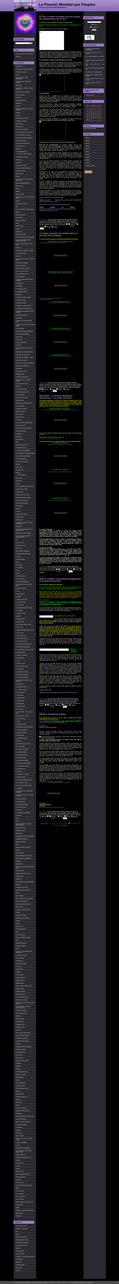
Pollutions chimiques (20, 994)
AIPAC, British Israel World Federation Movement (24, 89)
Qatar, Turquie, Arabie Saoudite (23, 1032)
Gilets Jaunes (19, 477)
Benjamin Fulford (20, 194)
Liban (17, 818)
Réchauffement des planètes (22, 1041)
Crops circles (19, 336)
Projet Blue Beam (20, 1021)
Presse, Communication (21, 1013)
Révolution (18, 1066)
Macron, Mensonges (20, 827)
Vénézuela (18, 1179)
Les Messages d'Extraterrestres (23, 763)
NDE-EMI (18, 884)
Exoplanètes (19, 433)
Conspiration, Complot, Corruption (23, 305)
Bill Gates (18, 200)
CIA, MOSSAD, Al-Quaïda (22, 262)
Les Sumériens (19, 809)
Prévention (18, 1015)
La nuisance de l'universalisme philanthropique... (93, 49)
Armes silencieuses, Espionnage (23, 134)
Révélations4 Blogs (20, 1264)
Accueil (17, 74)
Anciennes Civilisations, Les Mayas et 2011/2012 (24, 109)
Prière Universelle (20, 1018)
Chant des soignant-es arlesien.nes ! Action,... (94, 83)
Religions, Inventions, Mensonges (23, 1046)
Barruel (17, 1234)
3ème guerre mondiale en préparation (24, 69)
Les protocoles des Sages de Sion (24, 785)
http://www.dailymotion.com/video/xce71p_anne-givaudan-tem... (53, 242)
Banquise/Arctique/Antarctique (23, 183)
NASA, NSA (18, 878)
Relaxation (18, 1043)
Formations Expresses (21, 447)
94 (58, 825)
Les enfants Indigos (20, 746)
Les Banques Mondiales (21, 738)
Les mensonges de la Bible (22, 760)
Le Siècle (18, 721)
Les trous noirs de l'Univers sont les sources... (94, 53)
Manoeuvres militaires (21, 841)
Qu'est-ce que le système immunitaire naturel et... (94, 75)
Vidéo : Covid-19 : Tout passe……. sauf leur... (95, 65)
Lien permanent (61, 224)
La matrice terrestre (20, 618)
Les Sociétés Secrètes (21, 807)
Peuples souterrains (20, 977)
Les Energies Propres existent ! (23, 743)
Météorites (18, 861)
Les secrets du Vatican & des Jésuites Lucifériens (24, 795)
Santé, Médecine (20, 1077)
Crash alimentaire (20, 328)
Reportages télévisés (21, 1049)
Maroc (17, 844)
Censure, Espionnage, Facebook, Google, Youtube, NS (23, 240)
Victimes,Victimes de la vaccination (24, 1185)
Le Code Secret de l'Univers (22, 671)
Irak (17, 539)
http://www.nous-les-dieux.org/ (45, 299)
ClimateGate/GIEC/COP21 (22, 273)
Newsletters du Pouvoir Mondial (23, 890)
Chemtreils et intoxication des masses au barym (25, 259)
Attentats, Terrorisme (21, 170)
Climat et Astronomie (20, 265)
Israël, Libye (19, 548)
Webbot (18, 1207)
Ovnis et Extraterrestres (21, 955)
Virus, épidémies (20, 1193)
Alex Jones (18, 97)
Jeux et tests (19, 564)
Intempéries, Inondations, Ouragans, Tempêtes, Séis (24, 523)
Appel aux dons (19, 126)
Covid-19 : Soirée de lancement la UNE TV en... (94, 61)
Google (17, 483)
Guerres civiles (19, 491)
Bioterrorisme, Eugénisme (22, 203)
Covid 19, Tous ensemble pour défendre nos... (95, 68)
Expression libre (19, 439)
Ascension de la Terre (21, 140)
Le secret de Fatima (20, 718)
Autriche (18, 176)
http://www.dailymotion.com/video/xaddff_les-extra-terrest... (60, 302)
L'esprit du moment (20, 578)
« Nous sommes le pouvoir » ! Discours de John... (95, 79)
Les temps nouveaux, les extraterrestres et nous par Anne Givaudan (58, 234)
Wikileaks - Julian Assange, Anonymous (25, 1210)
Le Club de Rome (20, 669)
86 (66, 823)
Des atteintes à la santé (21, 371)
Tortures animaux (20, 1135)
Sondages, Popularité (21, 1107)
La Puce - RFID (19, 627)
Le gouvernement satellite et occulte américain (24, 681)
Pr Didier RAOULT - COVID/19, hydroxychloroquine (23, 1007)
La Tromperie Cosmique (21, 641)
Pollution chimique (20, 988)
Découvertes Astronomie (21, 360)
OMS (17, 931)
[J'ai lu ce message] (117, 1282)
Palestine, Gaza (19, 960)
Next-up (18, 892)
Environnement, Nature (21, 408)
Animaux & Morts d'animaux (22, 118)
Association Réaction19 (21, 151)
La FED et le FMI (20, 604)
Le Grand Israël (19, 684)
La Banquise (19, 596)
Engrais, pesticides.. (20, 405)
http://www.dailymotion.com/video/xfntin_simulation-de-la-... (60, 782)
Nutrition (18, 923)
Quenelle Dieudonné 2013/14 (22, 1035)
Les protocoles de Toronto (22, 782)
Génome (18, 472)
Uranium (18, 1160)
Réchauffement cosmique (22, 1038)
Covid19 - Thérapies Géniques (25, 153)
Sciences (56, 29)
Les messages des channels (22, 765)
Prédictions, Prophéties (21, 1010)
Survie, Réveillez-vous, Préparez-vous (25, 1116)
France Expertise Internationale (23, 455)
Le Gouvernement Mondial (22, 677)
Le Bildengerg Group (20, 652)
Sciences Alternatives (21, 1082)
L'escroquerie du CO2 (21, 576)
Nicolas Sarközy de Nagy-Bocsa (23, 904)
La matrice (18, 616)
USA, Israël (18, 1165)
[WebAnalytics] (88, 178)
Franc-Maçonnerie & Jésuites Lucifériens (25, 453)
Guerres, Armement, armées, (22, 494)
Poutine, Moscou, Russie (21, 999)
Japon (17, 562)
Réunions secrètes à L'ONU (22, 1060)
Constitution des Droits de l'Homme (24, 308)
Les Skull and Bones (20, 801)
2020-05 (88, 157)
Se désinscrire (95, 27)
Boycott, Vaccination (20, 214)
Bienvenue (18, 56)
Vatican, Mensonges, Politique (22, 1174)
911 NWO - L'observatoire (22, 1228)
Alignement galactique (21, 100)
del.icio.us (72, 224)
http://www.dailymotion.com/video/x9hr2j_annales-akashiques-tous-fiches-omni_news (60, 409)
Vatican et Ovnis (19, 1171)
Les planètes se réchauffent (22, 774)
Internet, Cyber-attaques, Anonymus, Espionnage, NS (24, 530)
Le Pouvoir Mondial (20, 692)
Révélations (18, 1063)
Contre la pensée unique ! (22, 1245)
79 (49, 823)
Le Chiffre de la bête (20, 663)
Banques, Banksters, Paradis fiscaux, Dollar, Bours (24, 180)
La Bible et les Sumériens (21, 599)
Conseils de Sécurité (20, 300)
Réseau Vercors (19, 1057)
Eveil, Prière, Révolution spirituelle (23, 428)
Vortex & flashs (19, 1204)
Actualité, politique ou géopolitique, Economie (23, 82)
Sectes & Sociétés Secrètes (22, 1088)
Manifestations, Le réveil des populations (25, 836)
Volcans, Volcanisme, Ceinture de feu (24, 1202)
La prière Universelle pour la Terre (23, 624)
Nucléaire (18, 920)
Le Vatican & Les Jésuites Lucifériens (24, 726)
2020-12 (88, 148)
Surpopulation (19, 1113)
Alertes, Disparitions (20, 94)
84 (61, 823)
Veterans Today (19, 1182)
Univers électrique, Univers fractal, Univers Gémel (24, 1151)
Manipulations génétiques (21, 838)
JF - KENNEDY (19, 567)
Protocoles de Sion (20, 1027)
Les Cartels (18, 740)
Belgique (18, 191)
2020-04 (88, 160)
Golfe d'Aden (19, 480)
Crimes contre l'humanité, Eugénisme (24, 331)
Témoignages (19, 1127)
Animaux (18, 115)
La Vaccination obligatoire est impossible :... (95, 57)
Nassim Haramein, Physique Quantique (25, 881)
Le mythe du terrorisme (21, 689)
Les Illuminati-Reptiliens (21, 752)
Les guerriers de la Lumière (22, 749)
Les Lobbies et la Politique (22, 754)
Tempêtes (18, 1130)
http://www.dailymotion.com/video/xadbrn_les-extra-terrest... (60, 329)
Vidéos (17, 1188)
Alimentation (18, 103)
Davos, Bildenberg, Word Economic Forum (24, 348)
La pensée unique (20, 621)
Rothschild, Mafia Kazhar (21, 1071)
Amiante (18, 105)
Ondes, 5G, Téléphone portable (23, 937)
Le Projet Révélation (20, 706)
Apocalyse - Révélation (21, 121)
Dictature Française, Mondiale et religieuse (23, 380)
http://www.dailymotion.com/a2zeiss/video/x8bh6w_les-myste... (60, 471)
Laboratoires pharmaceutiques (23, 646)
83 (59, 823)
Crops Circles (19, 339)
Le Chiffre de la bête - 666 (22, 666)
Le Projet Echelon (20, 703)
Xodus (17, 1270)
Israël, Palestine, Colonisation (22, 550)
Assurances (19, 159)
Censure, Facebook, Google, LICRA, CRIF (24, 244)
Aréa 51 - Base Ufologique (22, 129)
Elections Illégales (20, 394)
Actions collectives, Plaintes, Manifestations (22, 78)
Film (17, 442)
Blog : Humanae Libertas (21, 1236)
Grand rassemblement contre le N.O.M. (25, 486)
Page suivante (63, 825)
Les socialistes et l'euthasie (22, 804)
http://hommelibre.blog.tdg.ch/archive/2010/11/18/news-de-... (59, 692)
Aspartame (18, 148)
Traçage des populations (21, 1142)
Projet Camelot (19, 1259)
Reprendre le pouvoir (21, 1052)
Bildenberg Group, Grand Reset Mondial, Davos (25, 197)
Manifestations (19, 833)
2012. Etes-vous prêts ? (21, 1225)
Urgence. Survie (19, 1163)
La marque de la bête (21, 613)
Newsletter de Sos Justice (22, 887)
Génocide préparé (22, 474)
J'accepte (18, 556)
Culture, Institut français (21, 342)
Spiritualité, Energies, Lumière (22, 1110)
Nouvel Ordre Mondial (21, 915)
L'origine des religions (21, 588)
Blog (17, 206)
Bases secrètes (19, 185)
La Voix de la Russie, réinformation (24, 643)
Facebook (55, 226)
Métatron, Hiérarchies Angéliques (23, 858)
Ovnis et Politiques (20, 958)
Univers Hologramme (21, 1154)
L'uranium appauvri (20, 593)
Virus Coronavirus (20, 1190)
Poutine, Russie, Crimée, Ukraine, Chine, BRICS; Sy (25, 1003)
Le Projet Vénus (19, 709)
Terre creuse (19, 1132)
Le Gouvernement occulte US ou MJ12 (25, 649)
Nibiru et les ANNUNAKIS (21, 901)
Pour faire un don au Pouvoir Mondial (24, 53)
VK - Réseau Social (20, 1196)
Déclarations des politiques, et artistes (24, 357)
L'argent (18, 573)
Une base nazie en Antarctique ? (23, 1147)
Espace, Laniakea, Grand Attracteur (24, 422)
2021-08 (88, 143)
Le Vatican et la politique (21, 729)
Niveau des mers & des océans (23, 909)
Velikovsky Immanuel (21, 1176)
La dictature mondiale (21, 602)
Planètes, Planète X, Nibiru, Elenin (23, 985)
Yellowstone (18, 1215)
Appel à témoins (19, 123)
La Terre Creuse (20, 632)
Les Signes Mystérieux (21, 798)
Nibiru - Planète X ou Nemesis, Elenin (24, 898)
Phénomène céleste (20, 980)
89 (74, 823)
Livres (17, 821)
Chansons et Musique (21, 253)
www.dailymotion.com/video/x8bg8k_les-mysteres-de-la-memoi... (60, 444)
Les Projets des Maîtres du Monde (24, 779)
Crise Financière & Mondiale (22, 334)
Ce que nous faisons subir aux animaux (25, 237)
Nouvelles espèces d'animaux (23, 917)
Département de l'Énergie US (22, 365)
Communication (19, 283)
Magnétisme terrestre (21, 830)
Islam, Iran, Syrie (20, 542)
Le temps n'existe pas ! (21, 724)
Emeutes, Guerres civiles (22, 397)
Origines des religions (21, 945)
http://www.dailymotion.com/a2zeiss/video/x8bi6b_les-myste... (60, 500)
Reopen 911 (18, 1262)
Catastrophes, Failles (21, 234)
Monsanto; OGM (20, 870)
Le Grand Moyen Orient (21, 686)
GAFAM (18, 464)
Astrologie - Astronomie (21, 165)
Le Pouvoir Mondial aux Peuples (67, 4)
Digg (49, 226)
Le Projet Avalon (19, 695)
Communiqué (19, 286)
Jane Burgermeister (20, 559)
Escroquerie (19, 419)
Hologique (18, 1248)
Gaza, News (19, 467)
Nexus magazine (20, 1250)
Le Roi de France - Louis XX (22, 715)
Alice (17, 1231)
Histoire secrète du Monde (22, 503)
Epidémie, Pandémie (20, 411)
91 (79, 823)
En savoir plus (90, 1282)
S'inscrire (95, 24)
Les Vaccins (19, 815)
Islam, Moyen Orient (20, 545)
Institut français (19, 519)
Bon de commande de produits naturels (25, 209)
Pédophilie (18, 971)
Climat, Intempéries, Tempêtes (23, 268)
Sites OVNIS (19, 1102)
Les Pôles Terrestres (21, 777)
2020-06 (88, 154)
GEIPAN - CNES (20, 469)
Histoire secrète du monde (22, 500)
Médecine (18, 850)
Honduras (18, 511)
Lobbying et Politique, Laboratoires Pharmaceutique (24, 824)
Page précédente (44, 823)
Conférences (19, 294)
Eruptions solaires (20, 417)
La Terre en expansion (21, 635)
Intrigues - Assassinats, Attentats (23, 533)
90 (76, 823)
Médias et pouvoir (20, 852)
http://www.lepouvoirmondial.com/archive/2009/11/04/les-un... (53, 722)
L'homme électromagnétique (22, 581)
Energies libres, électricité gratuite (23, 403)
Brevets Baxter (19, 217)
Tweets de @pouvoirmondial (89, 128)
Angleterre (18, 112)
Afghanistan (18, 85)
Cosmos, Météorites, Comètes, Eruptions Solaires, (25, 325)
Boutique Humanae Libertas (22, 1239)
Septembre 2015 (20, 1093)
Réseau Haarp (19, 1054)
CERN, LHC (19, 247)
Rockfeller (18, 1068)
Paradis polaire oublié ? (21, 963)
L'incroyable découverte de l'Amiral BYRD (24, 585)
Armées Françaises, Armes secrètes (24, 132)
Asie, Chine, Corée (20, 146)
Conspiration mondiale (21, 302)
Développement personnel (22, 376)
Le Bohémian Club (20, 657)
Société (17, 1105)
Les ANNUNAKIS (20, 735)
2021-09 (88, 140)
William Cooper (19, 1213)
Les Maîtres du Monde (21, 757)
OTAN (17, 948)
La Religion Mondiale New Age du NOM (25, 630)
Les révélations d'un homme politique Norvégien (24, 791)
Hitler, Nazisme (19, 505)
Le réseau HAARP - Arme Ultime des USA (24, 712)
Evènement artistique (21, 430)
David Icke (18, 345)
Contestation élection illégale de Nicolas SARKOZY (25, 312)
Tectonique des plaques (21, 1124)
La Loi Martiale (19, 610)
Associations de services (21, 156)
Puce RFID (18, 1029)
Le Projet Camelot (20, 700)
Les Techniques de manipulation (23, 812)
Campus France (19, 225)
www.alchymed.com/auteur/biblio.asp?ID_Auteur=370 (49, 438)
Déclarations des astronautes (22, 354)
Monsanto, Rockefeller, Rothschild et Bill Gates (25, 867)
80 (52, 823)
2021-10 (88, 137)
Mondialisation (19, 863)
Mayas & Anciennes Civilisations (23, 847)
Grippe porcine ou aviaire (21, 489)
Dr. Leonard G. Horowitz (21, 389)
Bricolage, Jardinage (20, 220)
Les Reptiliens (19, 788)
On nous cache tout (20, 934)
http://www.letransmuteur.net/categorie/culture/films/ (50, 298)
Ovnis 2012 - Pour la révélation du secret (25, 1256)
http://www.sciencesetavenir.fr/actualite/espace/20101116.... (52, 807)
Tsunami (18, 1145)
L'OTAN (18, 591)
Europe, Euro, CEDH (20, 425)
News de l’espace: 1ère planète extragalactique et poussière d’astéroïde (60, 580)
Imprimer (53, 389)
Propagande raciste (20, 1024)
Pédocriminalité (19, 969)
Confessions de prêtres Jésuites (23, 297)
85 (64, 823)
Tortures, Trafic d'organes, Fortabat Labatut (24, 1139)
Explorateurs (19, 436)
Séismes (18, 1091)
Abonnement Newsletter (21, 71)
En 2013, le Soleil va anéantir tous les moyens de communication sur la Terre (59, 18)
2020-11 (87, 151)
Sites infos (18, 1099)
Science (18, 1080)
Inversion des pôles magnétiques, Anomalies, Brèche (23, 536)
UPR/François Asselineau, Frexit (23, 1157)
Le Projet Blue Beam (20, 697)
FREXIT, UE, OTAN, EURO (22, 461)
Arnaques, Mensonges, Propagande (24, 137)
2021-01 (88, 146)
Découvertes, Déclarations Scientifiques (25, 362)
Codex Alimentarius (20, 276)
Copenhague (19, 317)
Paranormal (18, 966)
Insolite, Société (19, 516)
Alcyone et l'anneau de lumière (23, 92)
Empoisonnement (20, 400)
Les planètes (19, 771)
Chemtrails (18, 256)
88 (72, 823)
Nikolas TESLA (19, 906)
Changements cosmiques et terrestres (24, 250)
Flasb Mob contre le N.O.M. (22, 444)
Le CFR (18, 660)
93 (56, 825)
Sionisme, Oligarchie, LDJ (22, 1096)
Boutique (18, 212)
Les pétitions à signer (21, 768)
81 (54, 823)
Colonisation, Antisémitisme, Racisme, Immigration (24, 280)
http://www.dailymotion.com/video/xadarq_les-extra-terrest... (60, 356)
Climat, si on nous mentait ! (22, 271)
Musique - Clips (19, 876)
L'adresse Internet (90, 95)
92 (53, 825)
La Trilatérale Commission (22, 638)
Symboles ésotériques (21, 1119)
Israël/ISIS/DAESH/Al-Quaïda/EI (23, 553)
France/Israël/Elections (21, 458)
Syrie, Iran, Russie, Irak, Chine (23, 1121)
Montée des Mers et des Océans (23, 873)
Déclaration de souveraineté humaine (24, 351)
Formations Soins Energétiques (23, 450)
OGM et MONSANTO (21, 929)
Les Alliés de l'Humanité (21, 732)
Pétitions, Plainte (19, 974)
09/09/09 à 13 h (19, 66)
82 (57, 823)
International (19, 526)
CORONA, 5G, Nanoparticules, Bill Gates (24, 321)
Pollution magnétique (20, 991)
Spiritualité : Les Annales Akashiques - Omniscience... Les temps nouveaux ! (56, 397)
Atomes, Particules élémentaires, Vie (24, 168)
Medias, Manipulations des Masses (24, 855)
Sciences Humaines (20, 1085)
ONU (17, 940)
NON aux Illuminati (20, 1253)
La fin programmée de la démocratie (24, 607)
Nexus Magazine (20, 895)
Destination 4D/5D (20, 374)
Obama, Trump (19, 926)
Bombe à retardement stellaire (52, 714)
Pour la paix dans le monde (22, 997)
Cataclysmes (19, 231)
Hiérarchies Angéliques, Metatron (23, 497)
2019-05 (88, 162)
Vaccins (18, 1168)
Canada (18, 228)
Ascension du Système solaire (23, 143)
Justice (17, 570)
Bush (17, 223)
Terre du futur (19, 1267)
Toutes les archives (90, 165)
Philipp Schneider (20, 983)
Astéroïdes (18, 162)
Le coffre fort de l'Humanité (22, 674)
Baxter (17, 188)
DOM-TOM (18, 386)
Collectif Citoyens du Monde (22, 1242)
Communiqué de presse (21, 288)
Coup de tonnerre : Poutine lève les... (94, 71)
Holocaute (18, 508)
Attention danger (19, 173)
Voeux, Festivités (20, 1199)
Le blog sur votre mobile (21, 655)
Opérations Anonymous (21, 943)
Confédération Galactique (22, 291)
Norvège (18, 912)
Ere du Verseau (19, 414)
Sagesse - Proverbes (21, 1074)
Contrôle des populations (21, 315)
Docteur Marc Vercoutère (22, 383)
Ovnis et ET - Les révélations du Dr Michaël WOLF (24, 952)
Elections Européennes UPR (22, 391)
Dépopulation (19, 368)
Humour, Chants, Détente (22, 514)
